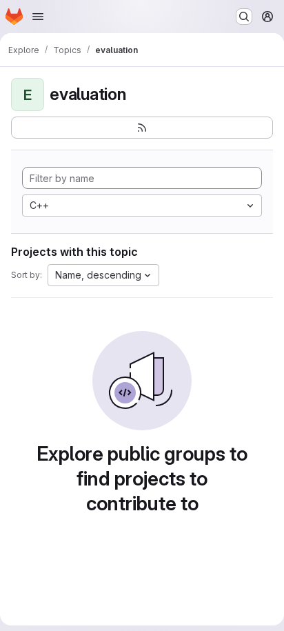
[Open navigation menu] (38, 17)
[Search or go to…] (244, 16)
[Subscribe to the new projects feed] (142, 128)
